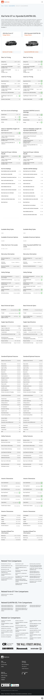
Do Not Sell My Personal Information (21, 693)
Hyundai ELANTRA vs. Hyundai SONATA (21, 623)
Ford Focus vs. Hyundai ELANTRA (21, 633)
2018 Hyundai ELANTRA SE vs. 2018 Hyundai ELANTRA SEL (35, 606)
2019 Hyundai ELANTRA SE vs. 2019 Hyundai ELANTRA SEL (21, 606)
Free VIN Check (4, 664)
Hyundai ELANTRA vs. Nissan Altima (35, 635)
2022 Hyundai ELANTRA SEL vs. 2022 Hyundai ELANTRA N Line (7, 606)
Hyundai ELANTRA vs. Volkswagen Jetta (34, 626)
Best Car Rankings (25, 664)
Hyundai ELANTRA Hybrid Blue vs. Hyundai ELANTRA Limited (36, 566)
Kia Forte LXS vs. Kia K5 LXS (35, 563)
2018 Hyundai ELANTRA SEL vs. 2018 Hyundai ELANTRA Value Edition (21, 609)
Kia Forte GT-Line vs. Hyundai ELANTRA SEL (21, 571)
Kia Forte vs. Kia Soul (34, 628)
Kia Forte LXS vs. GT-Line (6, 567)
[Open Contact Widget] (42, 698)
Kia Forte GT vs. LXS (19, 563)
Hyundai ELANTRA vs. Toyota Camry (21, 628)
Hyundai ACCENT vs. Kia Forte (21, 637)
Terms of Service (7, 693)
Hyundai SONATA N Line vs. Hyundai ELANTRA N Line (35, 577)
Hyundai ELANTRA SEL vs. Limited (6, 575)
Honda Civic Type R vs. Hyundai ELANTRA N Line (36, 569)
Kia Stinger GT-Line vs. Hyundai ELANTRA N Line (21, 577)
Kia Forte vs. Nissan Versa (20, 625)
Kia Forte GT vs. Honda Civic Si (7, 577)
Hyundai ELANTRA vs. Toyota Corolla (7, 624)
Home (2, 5)
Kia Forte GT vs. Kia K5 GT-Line (36, 579)
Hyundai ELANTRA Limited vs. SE (21, 565)
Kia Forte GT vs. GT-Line (6, 563)
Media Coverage (4, 675)
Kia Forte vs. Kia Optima (6, 636)
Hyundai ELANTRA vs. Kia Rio (35, 623)
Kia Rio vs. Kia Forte (19, 620)
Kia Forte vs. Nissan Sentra (6, 635)
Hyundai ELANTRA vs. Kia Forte (7, 626)
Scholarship (3, 677)
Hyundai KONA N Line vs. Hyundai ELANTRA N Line (35, 572)
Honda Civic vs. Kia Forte (6, 628)
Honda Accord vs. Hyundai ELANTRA (20, 631)
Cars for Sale (3, 662)
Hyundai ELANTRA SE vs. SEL (6, 565)
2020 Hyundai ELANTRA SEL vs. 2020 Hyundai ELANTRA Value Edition (7, 609)
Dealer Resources (25, 668)
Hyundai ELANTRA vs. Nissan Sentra (7, 632)
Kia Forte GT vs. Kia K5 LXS (35, 574)
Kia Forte (6, 5)
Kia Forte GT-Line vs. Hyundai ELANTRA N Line (35, 581)
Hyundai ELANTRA (12, 5)
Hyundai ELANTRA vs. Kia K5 (35, 630)
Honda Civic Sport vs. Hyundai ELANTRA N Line (21, 584)
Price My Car (24, 666)
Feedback (3, 679)
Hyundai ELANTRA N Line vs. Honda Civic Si (6, 579)
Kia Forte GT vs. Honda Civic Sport (21, 574)
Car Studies (24, 662)
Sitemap (2, 693)
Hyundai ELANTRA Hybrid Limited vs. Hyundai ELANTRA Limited (21, 580)
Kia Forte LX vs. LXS (5, 569)
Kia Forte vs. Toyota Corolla (6, 630)
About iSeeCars (4, 673)
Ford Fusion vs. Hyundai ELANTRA (34, 632)
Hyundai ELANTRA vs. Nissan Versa (35, 621)
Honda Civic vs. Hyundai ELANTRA (6, 621)
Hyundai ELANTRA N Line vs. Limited (21, 568)
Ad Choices (30, 693)
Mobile (2, 666)
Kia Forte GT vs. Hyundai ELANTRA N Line (6, 572)
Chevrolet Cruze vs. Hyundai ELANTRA (35, 638)
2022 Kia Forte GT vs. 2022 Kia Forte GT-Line (7, 595)
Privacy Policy (13, 693)
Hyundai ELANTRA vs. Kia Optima (20, 635)
